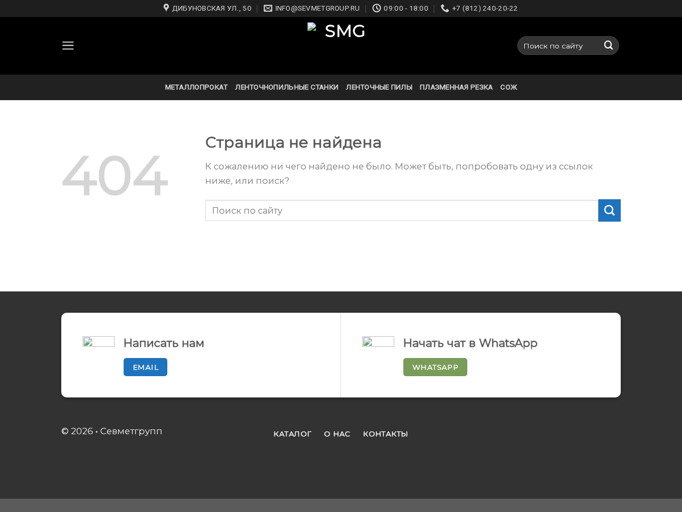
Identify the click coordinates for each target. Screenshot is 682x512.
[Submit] (609, 210)
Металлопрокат (196, 87)
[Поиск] (609, 45)
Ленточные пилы (379, 87)
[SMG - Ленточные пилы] (341, 46)
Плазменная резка (456, 87)
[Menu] (68, 45)
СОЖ (508, 87)
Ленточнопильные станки (286, 87)
